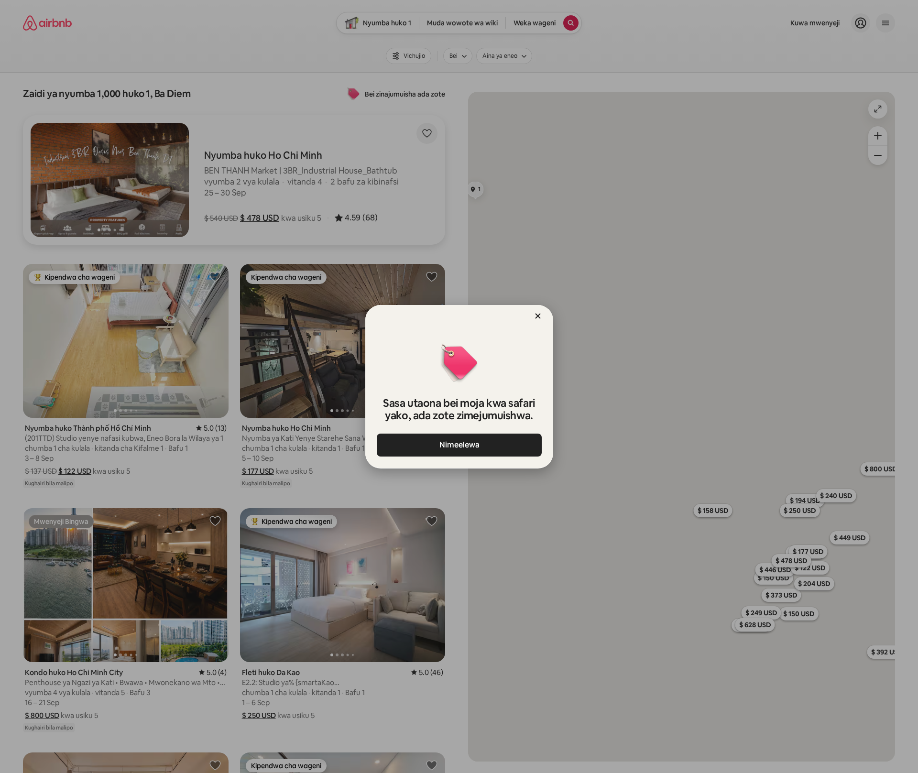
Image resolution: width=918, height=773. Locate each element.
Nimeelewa (459, 445)
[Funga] (538, 316)
